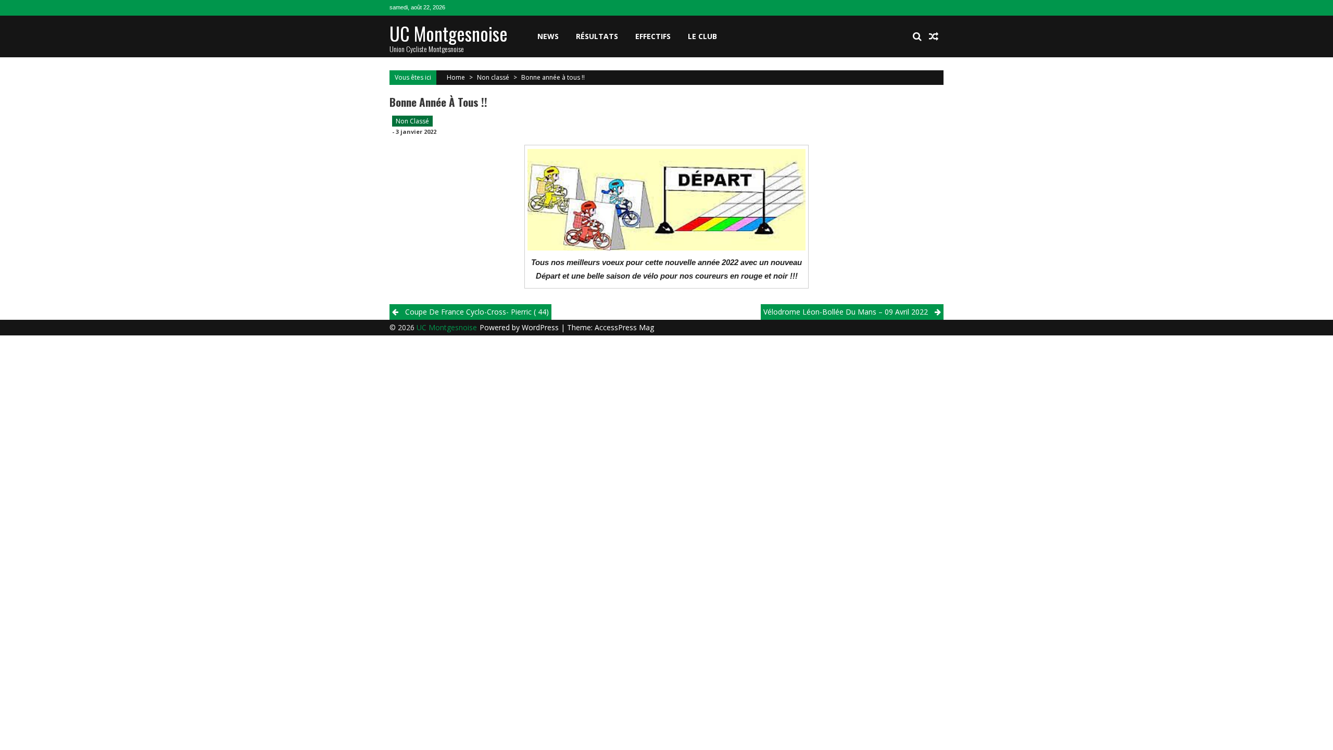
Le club (702, 36)
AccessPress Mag (624, 327)
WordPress (541, 327)
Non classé (493, 77)
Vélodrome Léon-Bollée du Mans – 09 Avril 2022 (845, 312)
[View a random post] (933, 36)
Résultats (597, 36)
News (548, 36)
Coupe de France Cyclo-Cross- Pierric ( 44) (477, 312)
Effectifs (653, 36)
